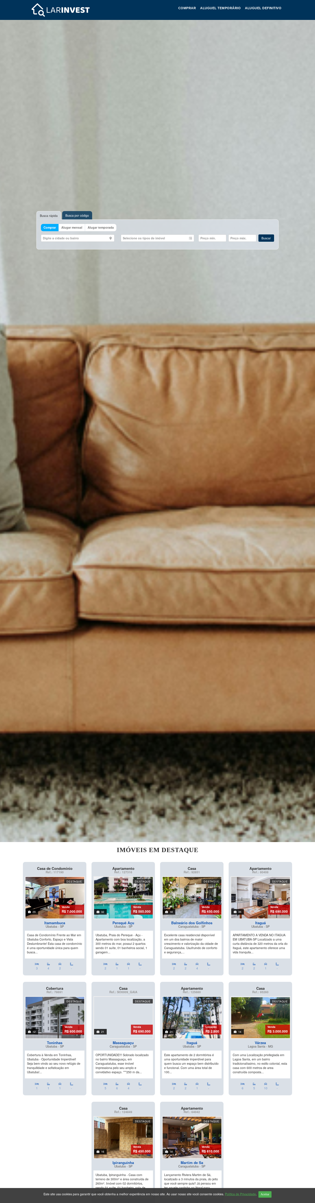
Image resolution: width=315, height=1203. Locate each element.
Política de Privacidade (240, 1194)
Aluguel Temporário (220, 8)
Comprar (187, 8)
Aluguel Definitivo (263, 8)
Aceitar (265, 1194)
